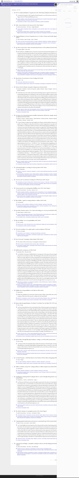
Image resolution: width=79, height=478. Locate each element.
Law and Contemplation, (52, 42)
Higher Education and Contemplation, (40, 32)
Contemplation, (24, 298)
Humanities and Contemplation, (45, 31)
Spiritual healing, (36, 215)
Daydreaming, (20, 405)
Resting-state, (50, 405)
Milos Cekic (27, 49)
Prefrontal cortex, (24, 110)
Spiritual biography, (50, 224)
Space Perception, (41, 110)
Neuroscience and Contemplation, (36, 74)
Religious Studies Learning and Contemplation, (25, 32)
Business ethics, (24, 333)
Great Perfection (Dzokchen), (22, 176)
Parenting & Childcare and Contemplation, (49, 372)
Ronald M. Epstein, (29, 118)
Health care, (27, 161)
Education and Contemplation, (52, 32)
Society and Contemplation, (42, 42)
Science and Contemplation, (47, 74)
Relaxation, (24, 215)
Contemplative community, (31, 415)
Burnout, (19, 161)
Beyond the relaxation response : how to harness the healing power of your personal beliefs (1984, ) (38, 210)
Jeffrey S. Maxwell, (40, 88)
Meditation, (40, 41)
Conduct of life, (20, 28)
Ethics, (49, 28)
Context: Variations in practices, (23, 334)
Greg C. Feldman (34, 39)
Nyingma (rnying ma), (21, 20)
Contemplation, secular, (21, 233)
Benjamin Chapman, (53, 118)
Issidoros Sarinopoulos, (32, 88)
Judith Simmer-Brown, (21, 27)
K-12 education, (47, 182)
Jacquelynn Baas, (20, 251)
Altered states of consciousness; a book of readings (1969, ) (29, 78)
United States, (23, 70)
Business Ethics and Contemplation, (43, 336)
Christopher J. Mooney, (21, 120)
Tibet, (31, 20)
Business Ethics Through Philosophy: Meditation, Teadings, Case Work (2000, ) (35, 339)
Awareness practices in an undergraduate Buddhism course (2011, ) (33, 188)
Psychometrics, (29, 110)
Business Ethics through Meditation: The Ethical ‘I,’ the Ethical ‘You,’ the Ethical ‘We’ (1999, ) (38, 303)
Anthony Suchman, (45, 118)
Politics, (49, 298)
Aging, (18, 69)
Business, (19, 333)
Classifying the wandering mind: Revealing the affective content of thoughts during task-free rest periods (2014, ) (39, 377)
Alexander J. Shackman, (22, 88)
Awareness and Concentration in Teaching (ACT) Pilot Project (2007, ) (32, 179)
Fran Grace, (29, 27)
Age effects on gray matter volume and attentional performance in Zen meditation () (36, 47)
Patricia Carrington (21, 231)
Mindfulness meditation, (47, 41)
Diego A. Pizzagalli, (49, 88)
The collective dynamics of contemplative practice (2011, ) (31, 411)
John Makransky (35, 446)
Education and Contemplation (36, 44)
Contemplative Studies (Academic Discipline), (37, 245)
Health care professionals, (33, 161)
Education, (35, 449)
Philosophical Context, (21, 336)
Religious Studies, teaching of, (27, 194)
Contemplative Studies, (27, 28)
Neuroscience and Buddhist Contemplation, (47, 73)
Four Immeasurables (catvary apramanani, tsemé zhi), (26, 175)
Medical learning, (56, 161)
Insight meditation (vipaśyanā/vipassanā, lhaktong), (54, 193)
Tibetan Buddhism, (36, 174)
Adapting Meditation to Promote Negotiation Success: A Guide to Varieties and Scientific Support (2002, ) (40, 37)
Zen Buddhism (30, 70)
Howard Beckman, (37, 118)
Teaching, (52, 182)
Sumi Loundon (20, 222)
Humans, (52, 109)
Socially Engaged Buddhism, (38, 284)
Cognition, (22, 109)
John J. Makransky (21, 169)
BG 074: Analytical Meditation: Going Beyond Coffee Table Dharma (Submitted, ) (36, 12)
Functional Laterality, (47, 109)
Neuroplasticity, (55, 69)
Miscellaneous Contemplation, (26, 234)
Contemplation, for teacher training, (23, 182)
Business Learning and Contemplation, (44, 353)
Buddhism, (26, 69)
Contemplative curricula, (36, 28)
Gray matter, (46, 69)
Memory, (18, 110)
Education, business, (49, 350)
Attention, (21, 69)
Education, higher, (44, 28)
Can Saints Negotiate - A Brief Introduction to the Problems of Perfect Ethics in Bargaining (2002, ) (40, 357)
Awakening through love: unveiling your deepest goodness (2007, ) (31, 167)
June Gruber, (26, 423)
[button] (77, 1)
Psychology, (33, 233)
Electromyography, (33, 109)
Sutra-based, (27, 20)
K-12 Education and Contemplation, (23, 184)
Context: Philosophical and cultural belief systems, (34, 19)
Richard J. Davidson (21, 90)
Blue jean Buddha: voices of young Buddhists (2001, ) (28, 220)
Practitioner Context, (20, 72)
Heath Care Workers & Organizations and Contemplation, (39, 164)
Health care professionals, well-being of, (46, 161)
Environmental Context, (21, 42)
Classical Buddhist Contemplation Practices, (25, 174)
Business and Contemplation (55, 336)
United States (34, 20)
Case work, (25, 350)
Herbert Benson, (20, 212)
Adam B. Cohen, (20, 423)
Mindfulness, (19, 162)
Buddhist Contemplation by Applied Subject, (32, 72)
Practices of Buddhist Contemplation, (33, 21)
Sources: (3, 5)
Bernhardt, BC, (31, 379)
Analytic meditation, (21, 19)
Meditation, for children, (34, 204)
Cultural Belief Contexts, (21, 217)
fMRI (22, 406)
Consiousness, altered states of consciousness (25, 82)
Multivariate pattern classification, (42, 405)
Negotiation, (54, 41)
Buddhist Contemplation (44, 21)
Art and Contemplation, (21, 286)
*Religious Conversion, (38, 438)
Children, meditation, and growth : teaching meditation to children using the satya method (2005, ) (37, 366)
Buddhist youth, (20, 224)
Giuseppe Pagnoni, (21, 49)
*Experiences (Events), (21, 438)
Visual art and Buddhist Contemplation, (32, 286)
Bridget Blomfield (35, 27)
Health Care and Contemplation (55, 164)
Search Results (8, 5)
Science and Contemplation (56, 83)
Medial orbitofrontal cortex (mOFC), (29, 405)
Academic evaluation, (21, 192)
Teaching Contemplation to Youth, (45, 205)
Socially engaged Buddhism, (22, 283)
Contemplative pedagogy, (51, 192)
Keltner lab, (55, 438)
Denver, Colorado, (34, 182)
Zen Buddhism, (42, 72)
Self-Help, (18, 234)
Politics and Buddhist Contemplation (45, 299)
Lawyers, (36, 41)
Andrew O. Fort (35, 190)
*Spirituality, (44, 438)
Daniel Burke (20, 292)
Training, (19, 70)
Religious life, (44, 224)
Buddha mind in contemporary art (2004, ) (26, 250)
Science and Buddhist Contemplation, (23, 74)
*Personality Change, (29, 438)
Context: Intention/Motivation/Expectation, (44, 171)
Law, (34, 41)
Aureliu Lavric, (56, 88)
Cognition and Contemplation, (34, 83)
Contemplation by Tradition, (22, 21)
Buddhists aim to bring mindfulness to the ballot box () (29, 290)
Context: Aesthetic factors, (43, 281)
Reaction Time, (35, 110)
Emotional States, (50, 438)
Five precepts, (42, 193)
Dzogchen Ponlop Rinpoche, (48, 19)
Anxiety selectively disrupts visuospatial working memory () (31, 87)
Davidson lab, (26, 109)
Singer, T (35, 379)
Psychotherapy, (38, 233)
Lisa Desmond (20, 202)
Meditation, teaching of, (42, 204)
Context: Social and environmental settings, (25, 41)
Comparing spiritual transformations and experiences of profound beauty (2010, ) (36, 421)
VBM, (27, 70)
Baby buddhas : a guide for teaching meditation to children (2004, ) (31, 200)
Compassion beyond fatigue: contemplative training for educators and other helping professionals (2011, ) (39, 444)
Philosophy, (19, 351)
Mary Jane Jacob (28, 251)
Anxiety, (18, 109)
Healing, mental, (54, 214)
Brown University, (20, 243)
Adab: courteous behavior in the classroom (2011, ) (29, 25)
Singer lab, (19, 406)
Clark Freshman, (20, 39)
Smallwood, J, (20, 379)
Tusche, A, (25, 379)
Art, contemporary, (31, 281)
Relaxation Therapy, (29, 215)
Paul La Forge (20, 305)
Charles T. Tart (20, 80)
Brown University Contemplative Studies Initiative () (29, 239)
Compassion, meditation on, (32, 171)
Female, (41, 109)
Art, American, (24, 281)
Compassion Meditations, (53, 175)
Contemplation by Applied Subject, (23, 31)
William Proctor (27, 212)
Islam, (51, 28)
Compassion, (24, 171)
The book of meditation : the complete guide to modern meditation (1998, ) (33, 229)
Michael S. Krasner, (21, 118)
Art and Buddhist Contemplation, (45, 285)
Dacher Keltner (33, 423)
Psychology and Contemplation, (45, 83)
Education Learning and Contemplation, (36, 183)
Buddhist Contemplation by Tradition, (52, 72)
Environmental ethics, (33, 334)
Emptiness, (50, 281)
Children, (23, 204)
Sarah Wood (19, 368)
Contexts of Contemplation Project (23, 112)
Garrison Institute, (40, 182)
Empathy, (22, 161)
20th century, (19, 281)
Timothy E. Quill (30, 120)
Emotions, (38, 109)
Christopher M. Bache (36, 413)
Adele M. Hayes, (27, 39)
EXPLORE (72, 1)
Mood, (23, 162)
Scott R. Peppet (20, 359)
